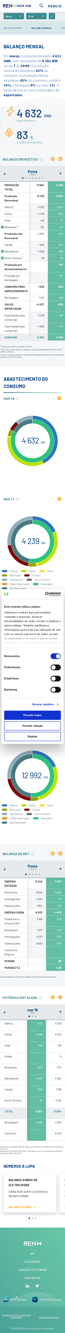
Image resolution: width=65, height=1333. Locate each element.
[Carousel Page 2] (26, 178)
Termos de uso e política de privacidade (16, 1316)
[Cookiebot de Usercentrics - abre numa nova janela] (46, 594)
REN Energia (18, 1299)
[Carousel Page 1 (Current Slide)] (22, 178)
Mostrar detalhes (43, 704)
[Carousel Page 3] (29, 178)
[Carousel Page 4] (32, 178)
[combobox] (14, 16)
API (32, 1253)
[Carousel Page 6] (39, 178)
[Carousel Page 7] (42, 178)
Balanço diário (13, 28)
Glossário (32, 1261)
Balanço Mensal (41, 28)
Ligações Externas (32, 1269)
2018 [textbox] (31, 16)
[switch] (56, 667)
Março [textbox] (8, 16)
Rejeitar (32, 736)
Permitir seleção (32, 725)
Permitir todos (32, 715)
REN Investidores (50, 1299)
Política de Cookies (49, 1317)
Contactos (32, 1277)
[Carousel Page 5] (35, 178)
